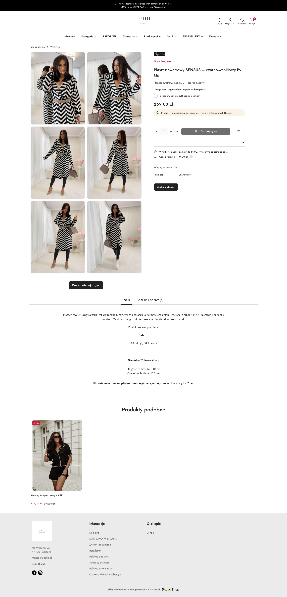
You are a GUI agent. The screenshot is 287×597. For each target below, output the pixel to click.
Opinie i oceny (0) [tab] (150, 300)
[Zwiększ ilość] (171, 131)
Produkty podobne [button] (143, 409)
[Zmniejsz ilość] (156, 131)
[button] (215, 37)
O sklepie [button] (154, 523)
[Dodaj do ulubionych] (238, 131)
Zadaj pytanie (166, 187)
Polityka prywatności (100, 568)
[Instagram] (40, 572)
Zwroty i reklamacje (100, 545)
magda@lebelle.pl (42, 558)
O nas (150, 533)
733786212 (38, 564)
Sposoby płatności (99, 562)
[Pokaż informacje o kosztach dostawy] (191, 157)
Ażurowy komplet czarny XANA (46, 495)
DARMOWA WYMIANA (103, 539)
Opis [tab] (127, 300)
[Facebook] (34, 572)
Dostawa (94, 533)
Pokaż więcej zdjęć (86, 285)
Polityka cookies (98, 556)
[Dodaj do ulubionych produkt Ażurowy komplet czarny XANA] (80, 423)
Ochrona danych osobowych (105, 574)
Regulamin (95, 551)
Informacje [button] (97, 523)
